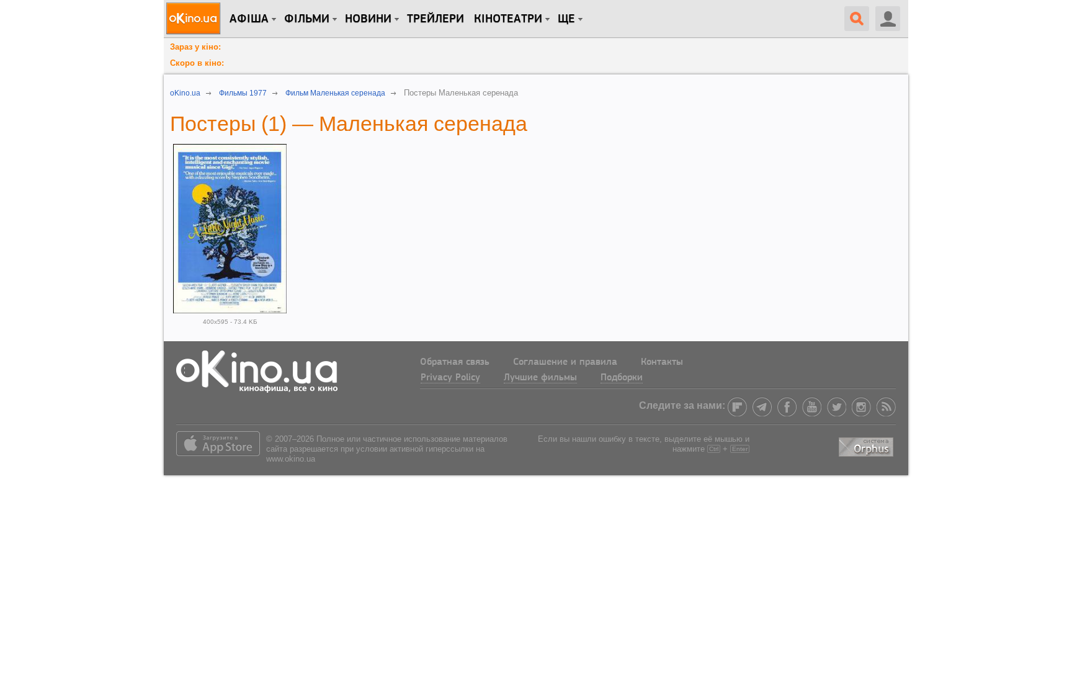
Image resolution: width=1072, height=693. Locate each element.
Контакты (662, 362)
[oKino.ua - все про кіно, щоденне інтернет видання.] (195, 18)
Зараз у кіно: (195, 46)
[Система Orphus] (867, 444)
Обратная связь (454, 362)
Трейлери (435, 19)
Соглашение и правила (565, 362)
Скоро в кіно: (197, 63)
